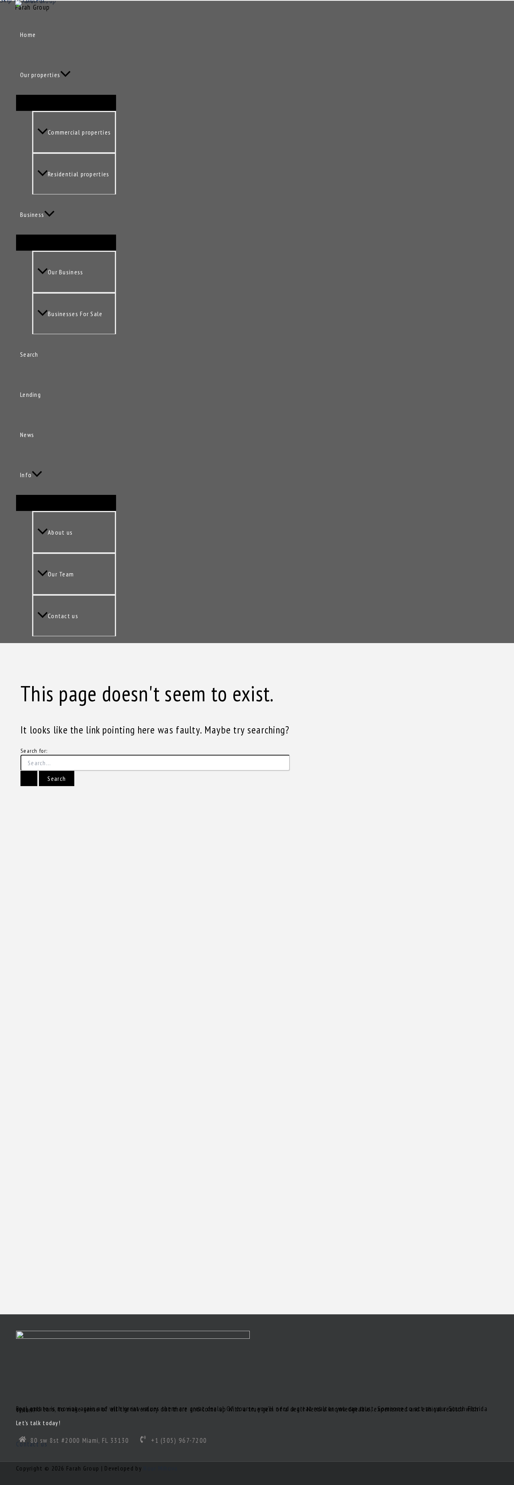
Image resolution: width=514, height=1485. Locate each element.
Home (28, 35)
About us (60, 532)
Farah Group (32, 7)
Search (29, 354)
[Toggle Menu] (66, 103)
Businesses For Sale (75, 314)
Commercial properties (79, 132)
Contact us (63, 616)
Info (26, 475)
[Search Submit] (28, 778)
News (27, 435)
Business (32, 214)
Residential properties (79, 174)
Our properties (40, 75)
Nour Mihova (160, 1468)
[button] (65, 75)
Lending (30, 394)
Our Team (61, 574)
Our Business (66, 272)
